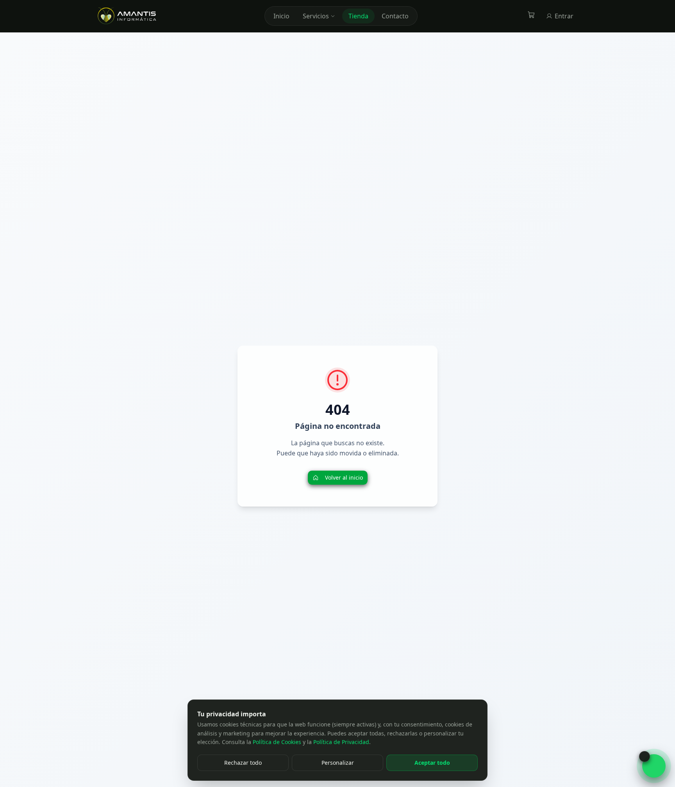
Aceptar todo (432, 762)
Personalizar (337, 762)
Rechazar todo (243, 762)
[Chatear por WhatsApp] (654, 766)
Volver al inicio (344, 477)
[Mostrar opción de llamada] (644, 756)
